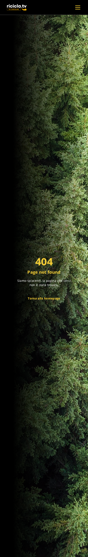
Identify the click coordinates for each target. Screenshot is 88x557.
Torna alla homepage (44, 298)
